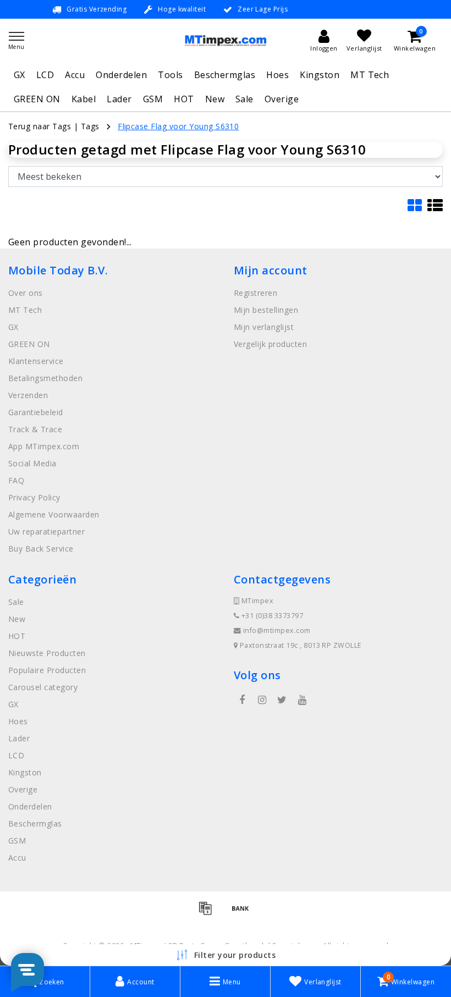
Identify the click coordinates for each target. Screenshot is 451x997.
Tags (90, 126)
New (214, 99)
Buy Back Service (41, 548)
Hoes (277, 75)
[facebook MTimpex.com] (242, 700)
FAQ (16, 480)
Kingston (319, 75)
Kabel (84, 99)
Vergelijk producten (270, 344)
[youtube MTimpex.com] (302, 700)
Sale (244, 99)
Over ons (25, 293)
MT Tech (369, 75)
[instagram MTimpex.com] (262, 700)
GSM (153, 99)
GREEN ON (37, 99)
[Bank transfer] (243, 913)
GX (19, 75)
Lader (119, 99)
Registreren (255, 293)
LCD (45, 75)
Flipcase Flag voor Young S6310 (178, 126)
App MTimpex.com (43, 446)
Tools (170, 75)
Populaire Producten (47, 670)
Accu (75, 75)
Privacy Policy (34, 497)
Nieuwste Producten (47, 653)
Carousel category (43, 687)
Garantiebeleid (35, 412)
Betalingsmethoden (45, 378)
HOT (184, 99)
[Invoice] (209, 913)
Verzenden (28, 395)
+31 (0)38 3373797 (271, 615)
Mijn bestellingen (266, 310)
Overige (282, 99)
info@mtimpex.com (277, 630)
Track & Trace (35, 429)
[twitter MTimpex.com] (282, 700)
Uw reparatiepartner (46, 531)
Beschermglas (225, 75)
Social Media (32, 463)
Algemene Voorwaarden (54, 514)
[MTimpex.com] (225, 40)
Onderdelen (121, 75)
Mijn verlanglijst (264, 327)
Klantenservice (36, 361)
